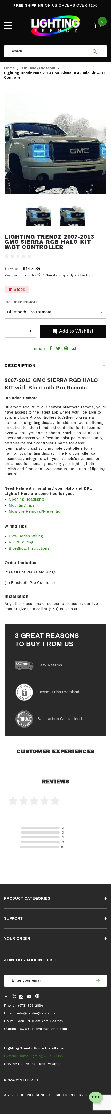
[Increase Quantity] (30, 331)
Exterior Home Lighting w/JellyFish (33, 1056)
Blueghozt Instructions (29, 548)
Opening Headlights (27, 499)
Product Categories (27, 898)
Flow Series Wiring (26, 536)
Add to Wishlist (76, 331)
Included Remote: (22, 302)
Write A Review (46, 256)
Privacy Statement (22, 1080)
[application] (95, 1098)
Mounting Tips (21, 505)
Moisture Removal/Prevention (36, 511)
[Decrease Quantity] (10, 331)
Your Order (17, 939)
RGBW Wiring (21, 542)
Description (20, 365)
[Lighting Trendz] (55, 25)
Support (13, 918)
